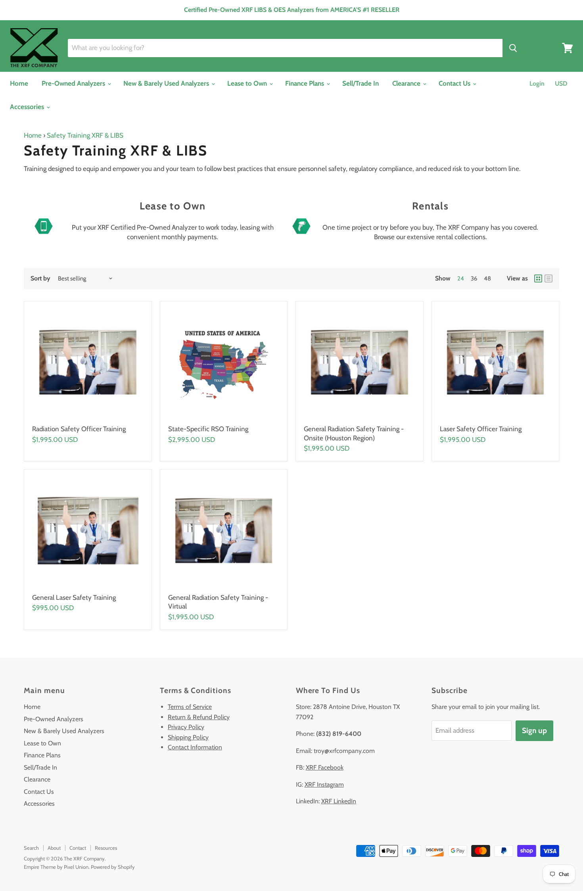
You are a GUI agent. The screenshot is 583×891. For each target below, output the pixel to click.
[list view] (548, 278)
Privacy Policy (186, 727)
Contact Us (455, 83)
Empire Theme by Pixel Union (56, 867)
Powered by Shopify (113, 867)
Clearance (407, 83)
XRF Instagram (324, 784)
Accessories (28, 107)
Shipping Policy (188, 737)
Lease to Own (247, 83)
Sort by (40, 278)
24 (460, 278)
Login (537, 83)
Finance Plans (305, 83)
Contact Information (195, 747)
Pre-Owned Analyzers (74, 83)
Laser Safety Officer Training (481, 429)
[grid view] (538, 278)
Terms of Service (190, 706)
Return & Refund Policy (199, 717)
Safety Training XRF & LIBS (85, 135)
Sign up (534, 730)
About (54, 848)
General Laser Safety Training (74, 597)
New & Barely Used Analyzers (167, 83)
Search (31, 848)
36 (474, 278)
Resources (106, 848)
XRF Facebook (324, 767)
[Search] (513, 48)
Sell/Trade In (360, 83)
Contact (77, 848)
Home (19, 83)
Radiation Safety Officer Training (79, 429)
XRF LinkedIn (338, 801)
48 (487, 278)
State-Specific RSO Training (208, 429)
